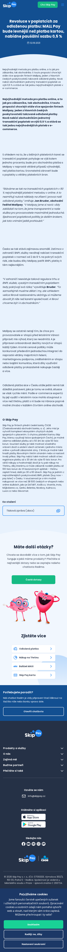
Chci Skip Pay (47, 4)
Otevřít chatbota (33, 711)
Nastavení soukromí (33, 944)
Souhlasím (33, 924)
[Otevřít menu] (63, 5)
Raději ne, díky (33, 934)
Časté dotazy (33, 579)
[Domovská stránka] (9, 5)
